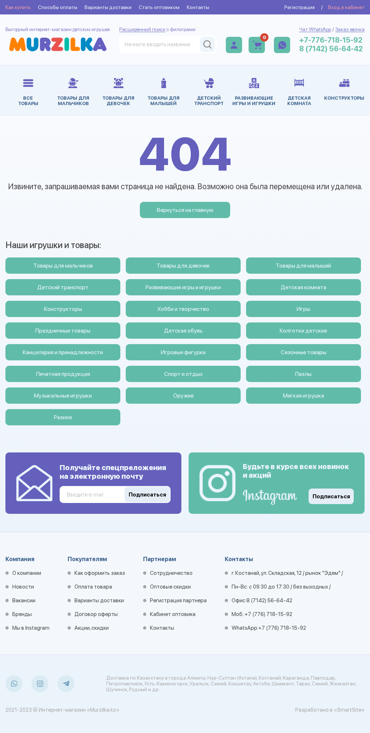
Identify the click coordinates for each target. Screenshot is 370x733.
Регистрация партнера (178, 600)
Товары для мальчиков (63, 265)
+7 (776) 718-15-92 (268, 614)
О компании (26, 573)
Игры (303, 308)
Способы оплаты (57, 7)
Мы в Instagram (31, 628)
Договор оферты (96, 614)
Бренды (22, 614)
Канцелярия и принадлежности (63, 352)
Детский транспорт (63, 287)
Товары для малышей (303, 265)
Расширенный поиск (142, 29)
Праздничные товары (62, 330)
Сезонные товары (303, 352)
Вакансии (23, 600)
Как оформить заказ (99, 573)
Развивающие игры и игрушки (183, 287)
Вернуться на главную (185, 210)
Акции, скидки (91, 628)
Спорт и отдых (183, 373)
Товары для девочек (183, 265)
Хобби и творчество (183, 308)
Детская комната (303, 287)
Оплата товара (93, 587)
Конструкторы (63, 308)
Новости (23, 587)
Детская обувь (183, 330)
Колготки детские (303, 330)
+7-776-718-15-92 (330, 40)
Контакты (198, 7)
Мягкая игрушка (303, 395)
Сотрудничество (171, 573)
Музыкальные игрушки (63, 395)
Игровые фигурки (183, 352)
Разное (63, 417)
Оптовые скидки (170, 587)
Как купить (18, 7)
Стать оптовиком (159, 7)
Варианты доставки (108, 7)
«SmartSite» (349, 710)
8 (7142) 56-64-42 (331, 48)
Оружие (183, 395)
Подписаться (331, 496)
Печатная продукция (63, 373)
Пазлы (303, 373)
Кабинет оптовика (172, 614)
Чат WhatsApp (315, 29)
